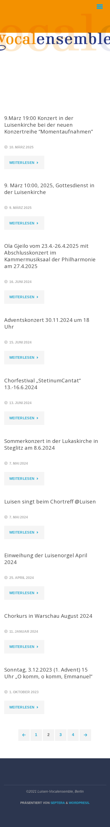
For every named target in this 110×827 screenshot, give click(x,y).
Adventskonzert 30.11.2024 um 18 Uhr (46, 323)
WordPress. (79, 802)
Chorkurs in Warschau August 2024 (48, 615)
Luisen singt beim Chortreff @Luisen (50, 501)
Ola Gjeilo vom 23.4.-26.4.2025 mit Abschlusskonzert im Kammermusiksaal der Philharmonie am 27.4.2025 (50, 255)
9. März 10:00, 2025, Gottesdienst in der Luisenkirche (49, 188)
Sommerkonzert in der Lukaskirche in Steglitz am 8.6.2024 (51, 444)
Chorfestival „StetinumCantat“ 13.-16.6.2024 (42, 384)
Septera (57, 802)
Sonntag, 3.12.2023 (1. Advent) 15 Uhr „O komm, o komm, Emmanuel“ (48, 673)
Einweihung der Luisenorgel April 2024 (45, 558)
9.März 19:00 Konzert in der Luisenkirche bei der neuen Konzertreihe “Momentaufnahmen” (48, 124)
